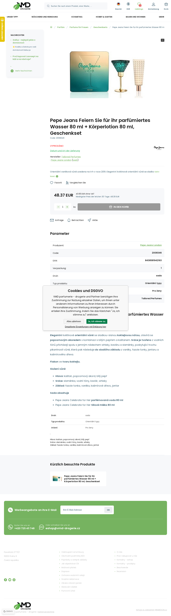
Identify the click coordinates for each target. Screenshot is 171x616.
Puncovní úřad (68, 590)
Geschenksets (100, 27)
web (75, 160)
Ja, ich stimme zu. (97, 321)
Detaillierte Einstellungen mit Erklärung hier (85, 327)
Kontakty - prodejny (126, 563)
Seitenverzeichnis (46, 612)
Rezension (121, 571)
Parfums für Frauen (79, 27)
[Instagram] (14, 579)
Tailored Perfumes (71, 156)
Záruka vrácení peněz (71, 583)
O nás (119, 552)
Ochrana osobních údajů (73, 575)
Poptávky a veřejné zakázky (74, 559)
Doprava (65, 571)
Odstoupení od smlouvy (72, 552)
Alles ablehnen (74, 321)
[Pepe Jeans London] (159, 152)
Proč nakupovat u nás (127, 556)
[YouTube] (9, 579)
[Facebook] (5, 579)
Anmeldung (108, 510)
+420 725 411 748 (24, 528)
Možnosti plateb (68, 567)
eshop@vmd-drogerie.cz (63, 528)
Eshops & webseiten (145, 610)
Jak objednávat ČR (70, 563)
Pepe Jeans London (61, 160)
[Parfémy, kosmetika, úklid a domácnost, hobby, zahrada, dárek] (51, 27)
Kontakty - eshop (125, 559)
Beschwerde (122, 567)
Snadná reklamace (70, 579)
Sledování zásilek (69, 587)
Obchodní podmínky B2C (73, 556)
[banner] (22, 6)
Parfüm (61, 27)
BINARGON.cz (161, 610)
